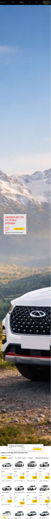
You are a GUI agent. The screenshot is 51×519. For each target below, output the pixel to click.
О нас (29, 2)
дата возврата (23, 447)
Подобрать (37, 449)
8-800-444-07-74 (46, 1)
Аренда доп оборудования (22, 2)
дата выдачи (10, 447)
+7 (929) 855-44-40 (46, 3)
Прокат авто (13, 2)
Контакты (36, 2)
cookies (8, 515)
